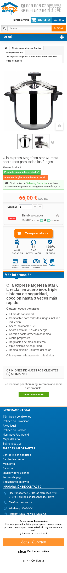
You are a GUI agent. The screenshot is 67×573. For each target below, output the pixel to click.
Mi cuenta (9, 463)
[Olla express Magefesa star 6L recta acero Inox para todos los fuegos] (24, 141)
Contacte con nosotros (17, 454)
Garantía (8, 468)
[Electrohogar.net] (33, 8)
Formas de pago (12, 477)
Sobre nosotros (12, 443)
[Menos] (35, 206)
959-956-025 (26, 502)
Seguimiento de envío (16, 481)
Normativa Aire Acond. (16, 434)
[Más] (40, 206)
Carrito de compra (13, 459)
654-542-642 (28, 508)
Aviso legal (9, 425)
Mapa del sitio (11, 439)
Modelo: (7, 167)
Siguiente (52, 142)
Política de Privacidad (16, 421)
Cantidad (12, 207)
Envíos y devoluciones (16, 472)
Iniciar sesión (21, 20)
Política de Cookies (14, 430)
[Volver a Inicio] (6, 48)
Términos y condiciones (17, 416)
